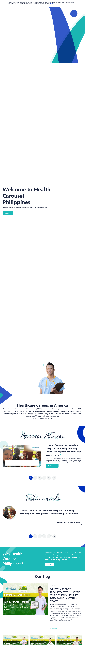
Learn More (7, 213)
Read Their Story (52, 465)
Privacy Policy (51, 3)
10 (54, 477)
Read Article (53, 628)
